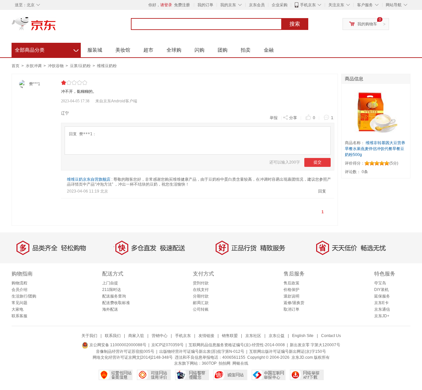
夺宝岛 (380, 283)
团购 (222, 50)
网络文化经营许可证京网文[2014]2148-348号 (133, 357)
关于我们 (89, 335)
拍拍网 (224, 363)
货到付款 (201, 283)
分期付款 (201, 296)
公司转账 (201, 309)
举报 (274, 118)
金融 (269, 50)
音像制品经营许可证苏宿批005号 (125, 351)
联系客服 (19, 316)
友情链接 (206, 335)
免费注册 (182, 5)
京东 (56, 26)
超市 (148, 50)
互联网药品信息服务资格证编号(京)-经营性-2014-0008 (237, 345)
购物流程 (19, 283)
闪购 (199, 50)
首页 (15, 66)
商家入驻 (136, 335)
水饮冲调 (34, 66)
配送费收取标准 (116, 302)
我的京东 (228, 5)
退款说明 (291, 296)
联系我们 (113, 335)
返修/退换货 (294, 302)
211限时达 (111, 289)
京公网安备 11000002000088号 (117, 345)
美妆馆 (122, 50)
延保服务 (382, 296)
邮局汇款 (201, 302)
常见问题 (19, 302)
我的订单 (205, 5)
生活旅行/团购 (24, 296)
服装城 (94, 50)
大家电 (17, 309)
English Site (303, 335)
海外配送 (110, 309)
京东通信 (382, 309)
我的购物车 (367, 24)
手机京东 (308, 5)
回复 (322, 191)
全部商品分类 (46, 49)
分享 (293, 118)
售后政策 (291, 283)
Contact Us (331, 335)
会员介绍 (19, 289)
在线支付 (201, 289)
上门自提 (110, 283)
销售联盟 (230, 335)
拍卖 (246, 50)
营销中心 (159, 335)
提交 (317, 162)
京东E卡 (381, 302)
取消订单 (291, 309)
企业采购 (279, 5)
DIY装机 (381, 289)
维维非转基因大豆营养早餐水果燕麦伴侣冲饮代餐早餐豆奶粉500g (375, 149)
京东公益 (277, 335)
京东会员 (257, 5)
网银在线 (240, 363)
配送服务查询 (114, 296)
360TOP (209, 363)
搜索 (294, 24)
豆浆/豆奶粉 (81, 66)
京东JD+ (381, 316)
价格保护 (291, 289)
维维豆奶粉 (107, 66)
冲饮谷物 (56, 66)
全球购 (173, 50)
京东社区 (253, 335)
